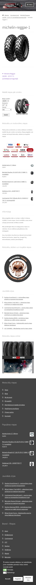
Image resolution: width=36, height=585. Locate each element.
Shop (6, 390)
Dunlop (7, 546)
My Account (8, 397)
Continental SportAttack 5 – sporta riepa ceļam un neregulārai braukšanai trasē (18, 309)
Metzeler (8, 557)
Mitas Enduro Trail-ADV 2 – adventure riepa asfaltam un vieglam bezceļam (17, 303)
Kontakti (8, 416)
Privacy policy (9, 412)
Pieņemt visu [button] (28, 579)
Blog (6, 394)
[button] (5, 570)
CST (6, 542)
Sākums (6, 15)
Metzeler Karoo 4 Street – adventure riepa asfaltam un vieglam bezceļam (16, 314)
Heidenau (8, 550)
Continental (9, 538)
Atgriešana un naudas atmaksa (15, 405)
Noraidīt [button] (7, 579)
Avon (6, 531)
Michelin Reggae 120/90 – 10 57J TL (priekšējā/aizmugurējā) (10, 76)
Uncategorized (14, 15)
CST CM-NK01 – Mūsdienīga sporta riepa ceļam (18, 328)
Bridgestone (9, 535)
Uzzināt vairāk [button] (8, 567)
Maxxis (7, 553)
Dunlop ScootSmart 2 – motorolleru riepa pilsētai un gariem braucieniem (16, 298)
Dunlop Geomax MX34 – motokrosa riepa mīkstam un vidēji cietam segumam (16, 319)
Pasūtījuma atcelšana (12, 409)
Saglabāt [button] (18, 579)
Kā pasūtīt (8, 401)
